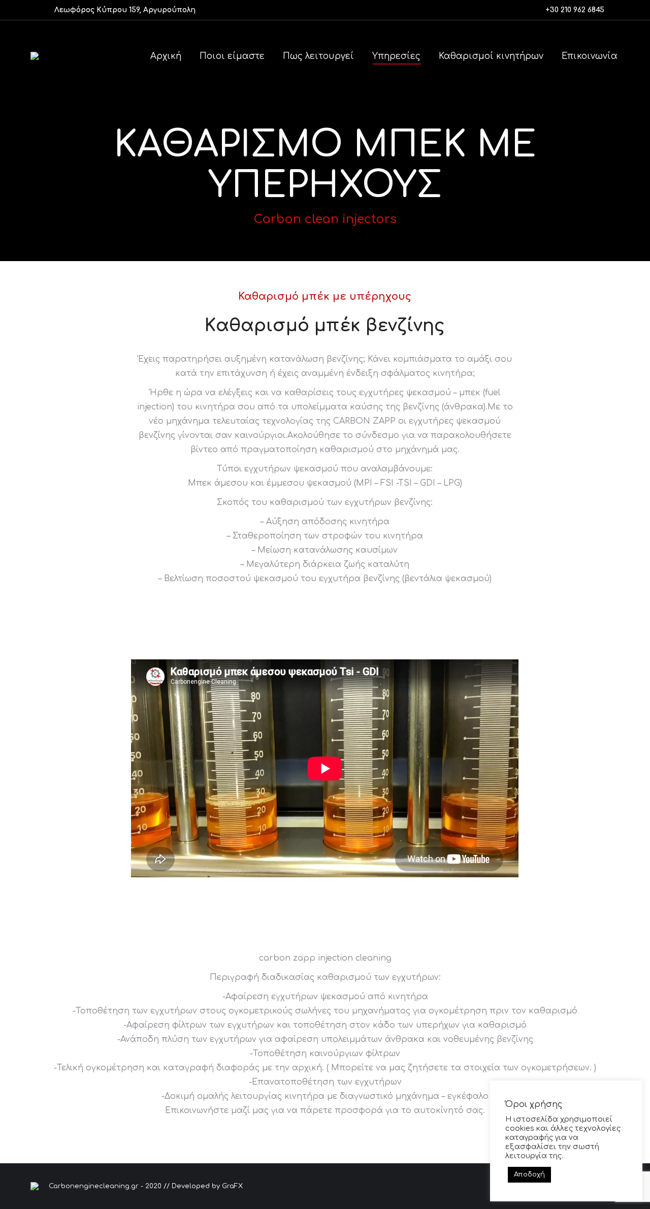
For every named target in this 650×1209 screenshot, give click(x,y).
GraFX (232, 1186)
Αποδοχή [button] (529, 1174)
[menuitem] (165, 56)
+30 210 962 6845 (574, 10)
